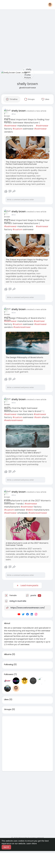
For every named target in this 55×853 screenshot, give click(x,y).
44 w (13, 495)
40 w (13, 114)
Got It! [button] (6, 847)
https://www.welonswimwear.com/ (28, 607)
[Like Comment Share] (10, 191)
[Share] (14, 191)
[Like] (5, 191)
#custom (17, 128)
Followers (8, 674)
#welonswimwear (13, 420)
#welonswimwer (22, 327)
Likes (6, 699)
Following (8, 664)
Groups (7, 709)
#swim (37, 417)
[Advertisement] (27, 40)
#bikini (29, 509)
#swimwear (10, 125)
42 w (13, 312)
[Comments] (10, 191)
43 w (13, 402)
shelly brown (27, 84)
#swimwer (39, 321)
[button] (50, 4)
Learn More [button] (31, 843)
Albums (7, 654)
